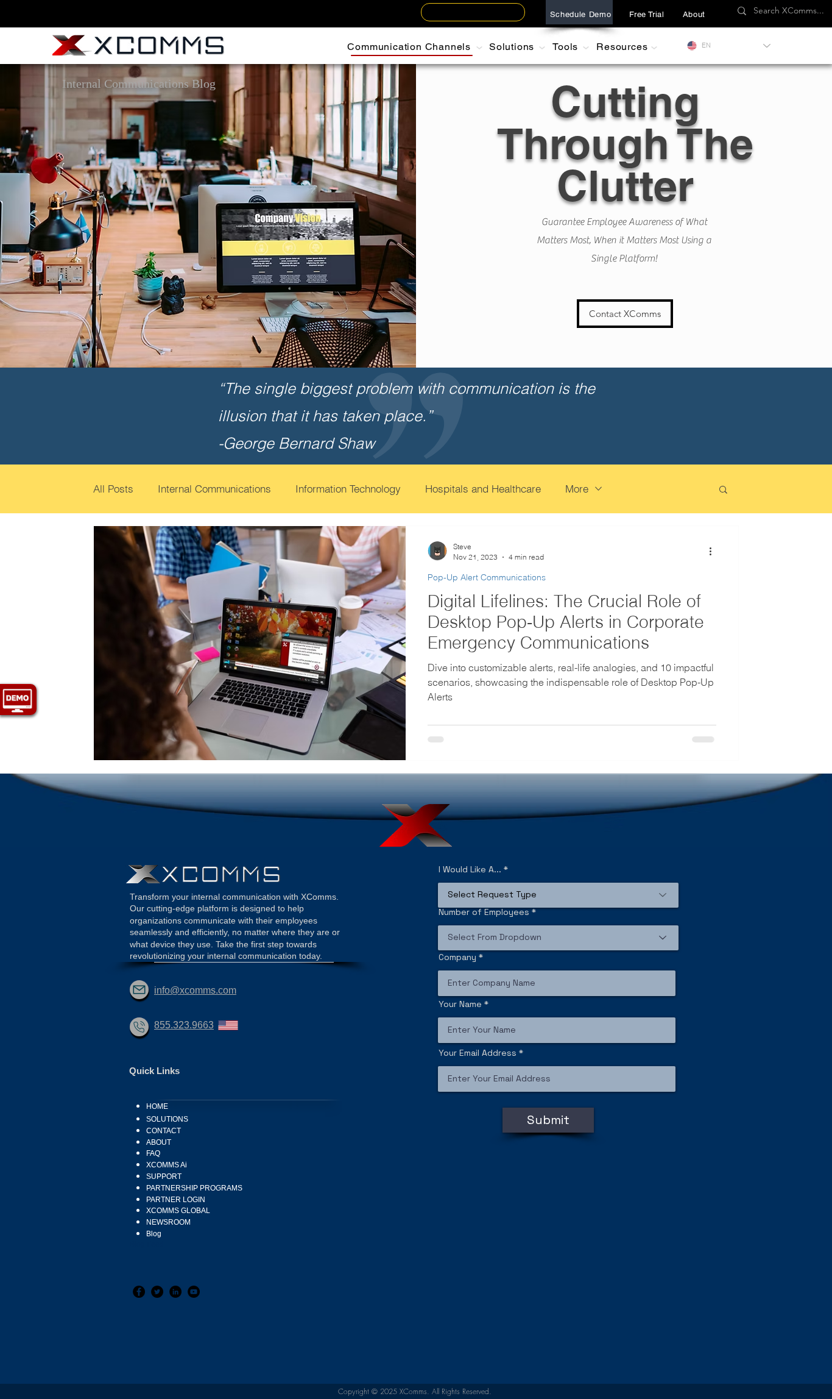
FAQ (153, 1153)
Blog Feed (147, 1244)
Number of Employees (484, 912)
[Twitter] (157, 1292)
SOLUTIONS (167, 1119)
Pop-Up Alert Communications (487, 577)
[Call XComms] (139, 1026)
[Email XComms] (139, 989)
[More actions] (714, 551)
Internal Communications (214, 488)
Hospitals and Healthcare (483, 488)
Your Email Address (477, 1052)
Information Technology (348, 488)
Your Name (460, 1004)
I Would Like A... (470, 869)
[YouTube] (194, 1292)
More (576, 488)
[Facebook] (139, 1292)
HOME (157, 1106)
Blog (153, 1234)
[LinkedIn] (175, 1292)
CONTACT (163, 1131)
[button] (694, 14)
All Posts (113, 488)
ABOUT (158, 1142)
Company (457, 957)
